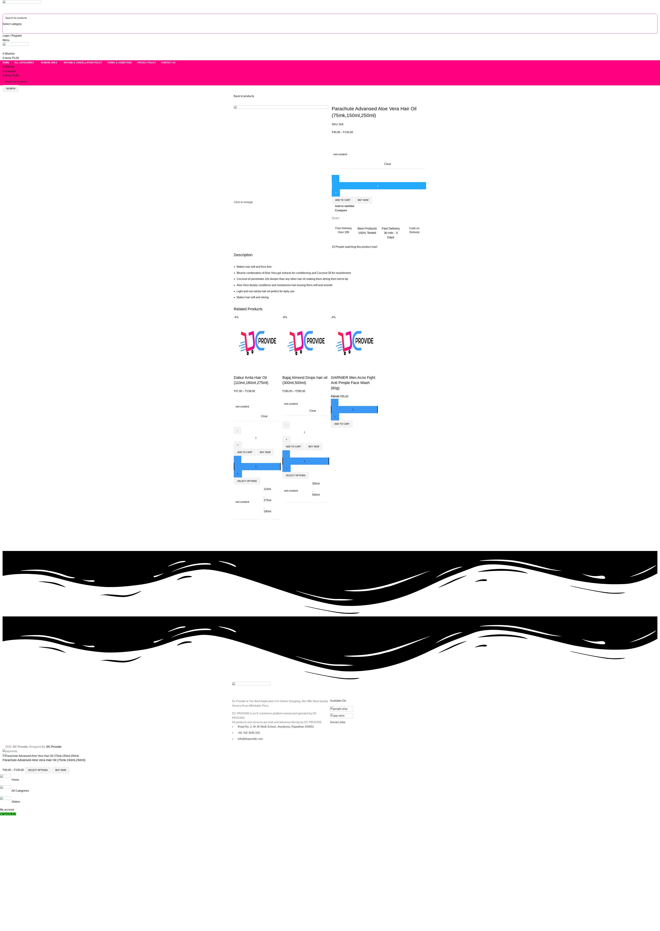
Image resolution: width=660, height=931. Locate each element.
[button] (342, 424)
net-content (340, 154)
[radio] (405, 146)
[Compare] (238, 370)
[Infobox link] (343, 230)
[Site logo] (22, 6)
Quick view (247, 370)
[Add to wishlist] (256, 370)
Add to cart (342, 200)
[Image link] (251, 688)
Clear (387, 164)
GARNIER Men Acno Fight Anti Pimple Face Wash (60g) (353, 382)
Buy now (363, 200)
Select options (38, 770)
